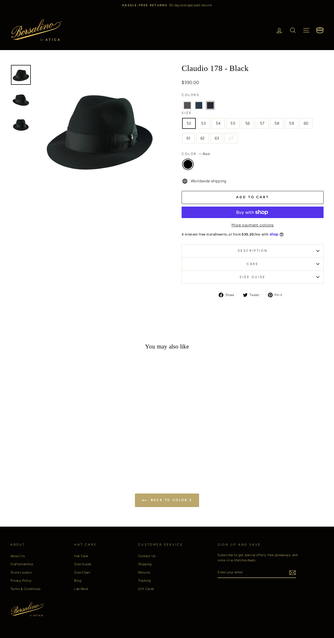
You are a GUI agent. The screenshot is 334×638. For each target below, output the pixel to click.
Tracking (144, 580)
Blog (77, 580)
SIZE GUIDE (253, 277)
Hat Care (81, 556)
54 (218, 123)
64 (231, 138)
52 (189, 123)
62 (202, 138)
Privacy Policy (20, 580)
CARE (252, 264)
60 (306, 123)
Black (188, 164)
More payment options (252, 225)
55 (232, 123)
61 (188, 138)
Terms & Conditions (25, 589)
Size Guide (82, 564)
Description (253, 250)
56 (247, 123)
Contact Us (147, 556)
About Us (17, 556)
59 (291, 123)
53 (203, 123)
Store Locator (21, 572)
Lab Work (81, 589)
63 (217, 138)
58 (277, 123)
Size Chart (82, 572)
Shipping (145, 564)
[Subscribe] (292, 572)
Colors (191, 95)
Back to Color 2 (170, 500)
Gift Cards (146, 589)
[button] (187, 105)
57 (262, 123)
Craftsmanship (21, 564)
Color (196, 154)
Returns (144, 572)
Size (187, 113)
